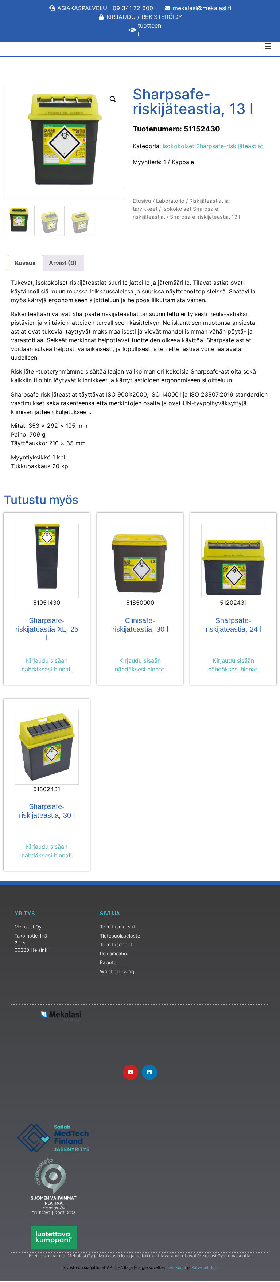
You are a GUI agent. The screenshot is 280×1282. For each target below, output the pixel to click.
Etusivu (142, 201)
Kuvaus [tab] (25, 263)
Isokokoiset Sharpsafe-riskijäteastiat (213, 146)
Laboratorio (170, 201)
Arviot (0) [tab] (63, 263)
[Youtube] (130, 1072)
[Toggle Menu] (140, 46)
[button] (113, 99)
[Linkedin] (149, 1072)
